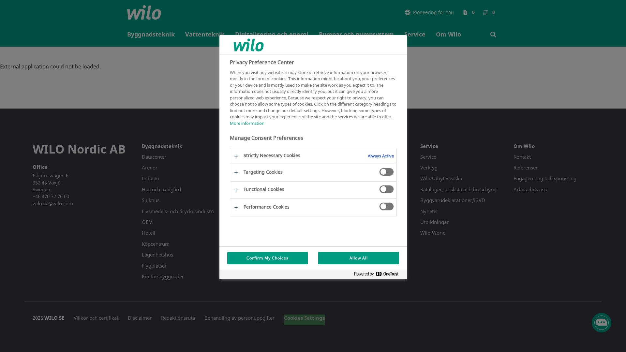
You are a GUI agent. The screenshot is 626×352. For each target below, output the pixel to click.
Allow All (359, 258)
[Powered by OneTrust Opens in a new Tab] (379, 275)
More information (247, 123)
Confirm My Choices (267, 258)
